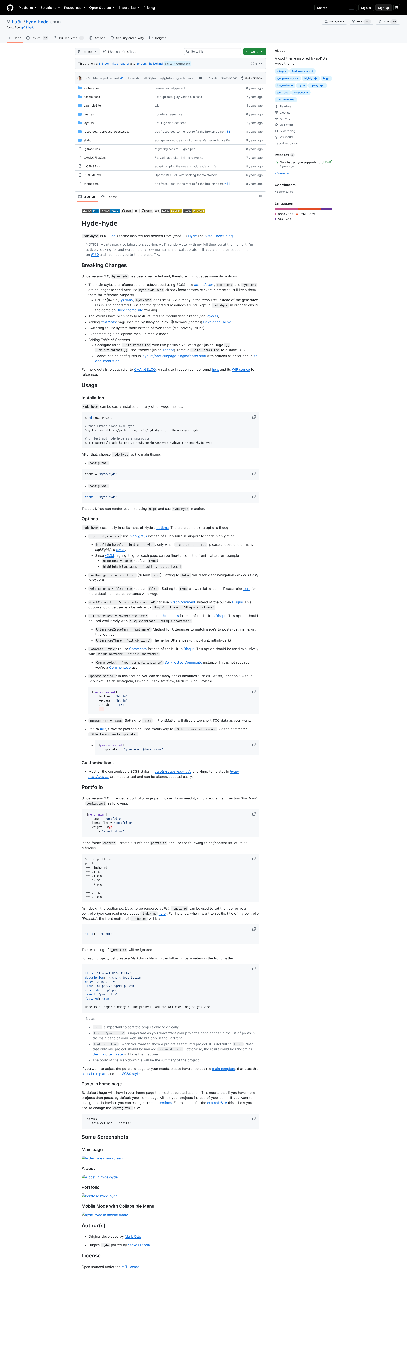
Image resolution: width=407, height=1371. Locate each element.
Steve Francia (139, 1245)
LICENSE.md (92, 166)
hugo (326, 78)
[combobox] (214, 51)
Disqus (237, 602)
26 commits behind (149, 63)
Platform (26, 8)
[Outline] (260, 196)
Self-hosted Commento (183, 662)
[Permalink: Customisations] (79, 763)
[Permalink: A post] (79, 1169)
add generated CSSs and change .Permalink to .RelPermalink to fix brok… (206, 140)
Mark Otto (133, 1236)
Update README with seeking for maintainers (186, 175)
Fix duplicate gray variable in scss (178, 97)
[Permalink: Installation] (79, 398)
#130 (95, 254)
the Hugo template (108, 1054)
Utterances (170, 616)
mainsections (161, 1103)
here (215, 369)
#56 (103, 729)
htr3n (17, 21)
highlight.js (138, 536)
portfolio (282, 92)
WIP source (241, 369)
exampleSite (92, 105)
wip (157, 105)
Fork (363, 21)
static (87, 140)
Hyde (192, 236)
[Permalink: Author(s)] (79, 1226)
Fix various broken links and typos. (179, 157)
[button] (255, 417)
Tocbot (168, 350)
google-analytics (287, 78)
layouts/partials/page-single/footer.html (174, 356)
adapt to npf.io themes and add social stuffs (185, 166)
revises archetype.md (170, 88)
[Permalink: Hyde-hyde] (79, 223)
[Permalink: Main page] (79, 1150)
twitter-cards (285, 99)
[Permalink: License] (79, 1256)
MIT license (130, 1267)
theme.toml (91, 183)
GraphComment (182, 602)
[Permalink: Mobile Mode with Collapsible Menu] (79, 1206)
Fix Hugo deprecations (170, 123)
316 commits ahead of (113, 63)
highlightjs (310, 78)
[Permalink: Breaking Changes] (79, 265)
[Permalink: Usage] (79, 385)
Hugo (111, 236)
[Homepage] (10, 7)
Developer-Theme (217, 322)
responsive (301, 92)
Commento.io (120, 667)
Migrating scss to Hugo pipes (175, 149)
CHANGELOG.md (95, 157)
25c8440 (213, 77)
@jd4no (127, 300)
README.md (92, 175)
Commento (138, 649)
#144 (259, 63)
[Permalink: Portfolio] (79, 787)
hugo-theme (285, 85)
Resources (73, 8)
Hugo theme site (130, 310)
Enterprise (127, 8)
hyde (302, 85)
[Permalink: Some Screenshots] (79, 1137)
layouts (89, 123)
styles (120, 549)
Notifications (336, 21)
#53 (227, 131)
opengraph (317, 85)
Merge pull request (106, 78)
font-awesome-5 (302, 71)
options (162, 527)
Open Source (100, 8)
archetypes (91, 88)
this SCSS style (127, 1074)
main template (223, 1068)
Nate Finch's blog (219, 236)
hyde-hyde (37, 21)
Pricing (149, 8)
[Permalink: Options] (79, 519)
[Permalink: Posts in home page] (79, 1084)
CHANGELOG (145, 369)
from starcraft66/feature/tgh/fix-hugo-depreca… (162, 78)
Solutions (48, 8)
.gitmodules (92, 149)
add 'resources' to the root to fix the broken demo (189, 131)
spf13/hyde (27, 27)
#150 (123, 78)
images (89, 114)
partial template (94, 1074)
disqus (281, 71)
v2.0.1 (109, 555)
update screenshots (168, 114)
